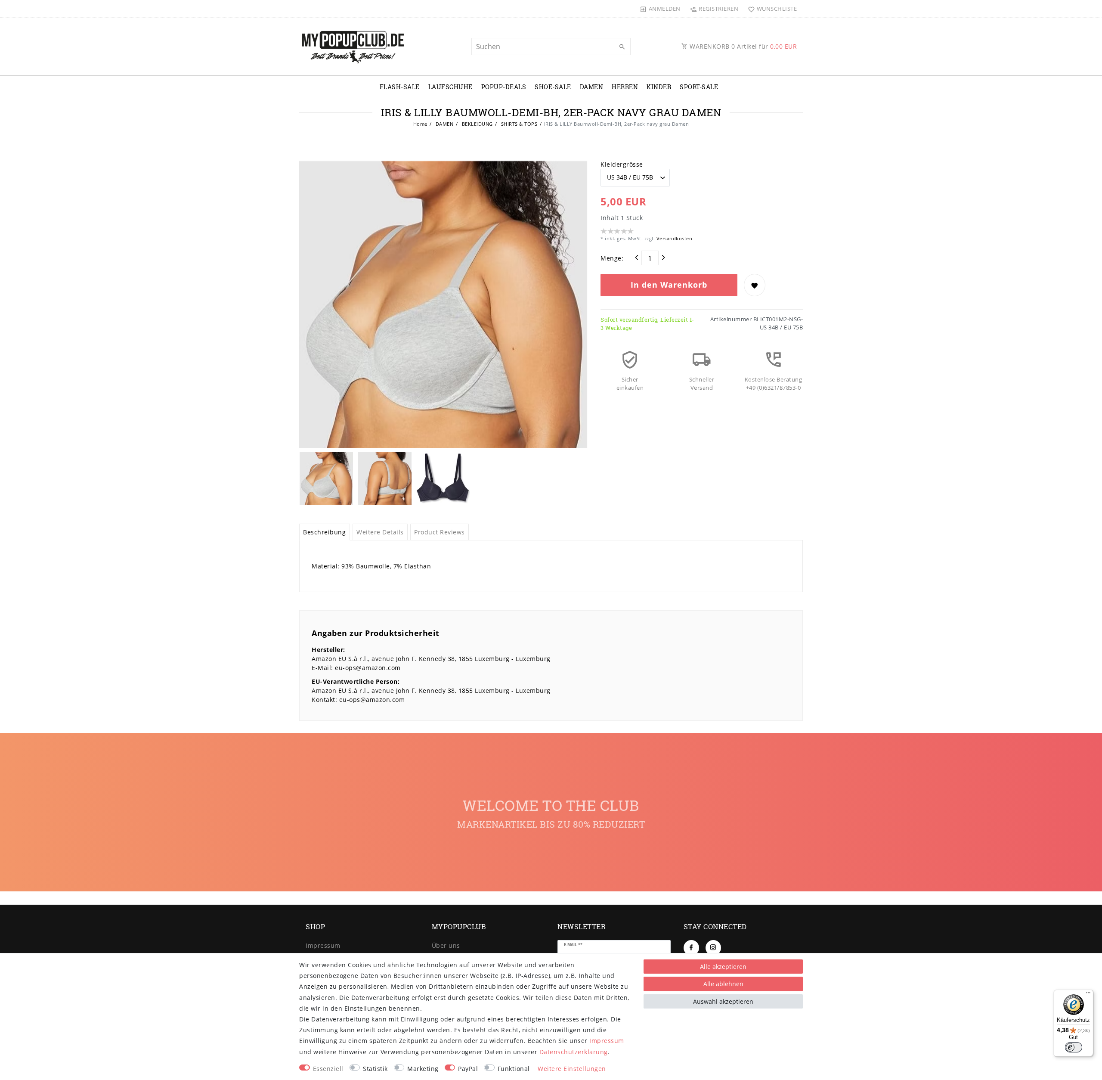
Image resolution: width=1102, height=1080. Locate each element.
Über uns (446, 945)
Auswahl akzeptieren (723, 1001)
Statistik (375, 1068)
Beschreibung (324, 532)
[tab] (324, 532)
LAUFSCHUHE (450, 87)
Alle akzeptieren (723, 966)
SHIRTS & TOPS (518, 124)
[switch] (1073, 1047)
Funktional (514, 1068)
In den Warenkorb (669, 284)
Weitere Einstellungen (572, 1068)
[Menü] (1088, 995)
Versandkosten (673, 238)
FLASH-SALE (400, 87)
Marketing (423, 1068)
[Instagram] (713, 948)
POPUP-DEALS (503, 87)
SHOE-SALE (553, 87)
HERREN (625, 87)
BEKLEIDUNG (476, 124)
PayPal (468, 1068)
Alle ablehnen (723, 984)
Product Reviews (439, 532)
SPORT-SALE (699, 87)
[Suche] (622, 47)
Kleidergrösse (622, 164)
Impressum (323, 945)
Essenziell (328, 1068)
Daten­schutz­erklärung (573, 1052)
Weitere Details (380, 532)
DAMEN (592, 87)
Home (420, 124)
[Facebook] (691, 948)
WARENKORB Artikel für (742, 46)
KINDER (659, 87)
